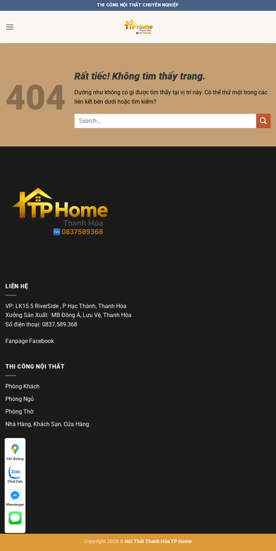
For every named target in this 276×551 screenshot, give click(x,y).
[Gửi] (263, 121)
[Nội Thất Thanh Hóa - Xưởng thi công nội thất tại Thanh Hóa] (138, 27)
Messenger (15, 504)
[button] (9, 27)
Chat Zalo (15, 481)
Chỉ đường (15, 459)
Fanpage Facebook (29, 341)
